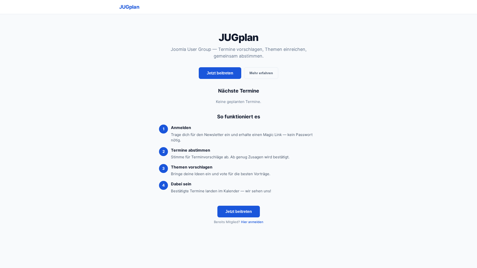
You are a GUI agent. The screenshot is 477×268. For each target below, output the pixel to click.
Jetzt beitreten (220, 73)
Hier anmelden (252, 222)
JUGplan (129, 7)
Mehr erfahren (261, 73)
